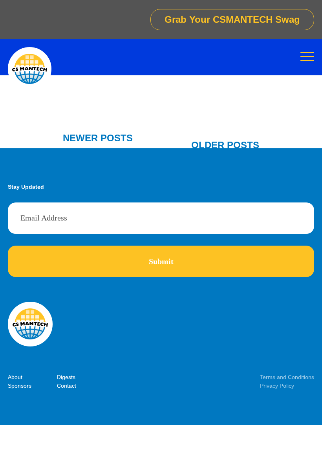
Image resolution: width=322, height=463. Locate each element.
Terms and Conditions (287, 377)
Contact (66, 386)
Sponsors (19, 386)
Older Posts (225, 145)
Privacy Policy (277, 386)
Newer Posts (98, 138)
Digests (66, 377)
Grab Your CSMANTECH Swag (232, 19)
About (15, 377)
